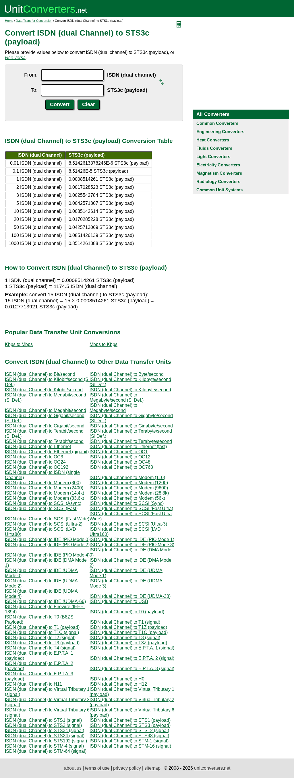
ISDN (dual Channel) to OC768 (121, 467)
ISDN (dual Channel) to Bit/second (40, 374)
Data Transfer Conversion (34, 20)
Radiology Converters (218, 181)
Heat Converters (212, 139)
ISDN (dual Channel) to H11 (33, 684)
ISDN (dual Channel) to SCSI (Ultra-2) (43, 524)
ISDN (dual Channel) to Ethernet (38, 446)
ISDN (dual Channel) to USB (119, 601)
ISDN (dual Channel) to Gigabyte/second (131, 425)
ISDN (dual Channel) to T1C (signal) (42, 632)
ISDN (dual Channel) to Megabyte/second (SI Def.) (117, 397)
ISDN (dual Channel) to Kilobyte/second (130, 389)
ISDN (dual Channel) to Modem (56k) (127, 498)
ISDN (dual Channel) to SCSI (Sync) (127, 503)
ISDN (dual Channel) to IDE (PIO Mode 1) (132, 539)
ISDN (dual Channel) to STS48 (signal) (129, 735)
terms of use (97, 768)
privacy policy (127, 768)
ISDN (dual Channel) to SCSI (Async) (43, 503)
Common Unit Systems (219, 189)
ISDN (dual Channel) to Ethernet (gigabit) (47, 451)
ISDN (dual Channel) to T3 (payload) (42, 642)
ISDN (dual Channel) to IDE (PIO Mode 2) (47, 544)
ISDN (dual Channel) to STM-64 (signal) (45, 751)
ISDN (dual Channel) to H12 (118, 684)
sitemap (152, 768)
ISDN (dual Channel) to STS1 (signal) (43, 720)
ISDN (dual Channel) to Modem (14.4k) (44, 493)
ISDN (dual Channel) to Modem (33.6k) (44, 498)
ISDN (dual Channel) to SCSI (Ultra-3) (128, 524)
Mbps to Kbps (103, 344)
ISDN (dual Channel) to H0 (117, 678)
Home (9, 20)
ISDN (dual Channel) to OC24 (35, 462)
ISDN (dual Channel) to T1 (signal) (125, 622)
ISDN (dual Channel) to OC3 (34, 456)
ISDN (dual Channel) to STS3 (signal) (43, 725)
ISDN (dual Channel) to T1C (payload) (129, 632)
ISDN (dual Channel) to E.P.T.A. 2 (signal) (132, 658)
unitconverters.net (212, 768)
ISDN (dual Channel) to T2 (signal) (40, 637)
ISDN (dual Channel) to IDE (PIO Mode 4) (47, 555)
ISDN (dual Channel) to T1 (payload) (42, 627)
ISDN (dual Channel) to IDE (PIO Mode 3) (132, 544)
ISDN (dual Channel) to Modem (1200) (129, 482)
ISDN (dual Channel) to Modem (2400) (44, 487)
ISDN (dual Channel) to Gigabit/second (44, 425)
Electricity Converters (218, 164)
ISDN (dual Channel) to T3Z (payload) (128, 642)
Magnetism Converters (219, 173)
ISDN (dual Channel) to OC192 (36, 467)
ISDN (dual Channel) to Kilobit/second (44, 389)
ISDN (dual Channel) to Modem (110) (127, 477)
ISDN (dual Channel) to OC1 (119, 451)
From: (31, 75)
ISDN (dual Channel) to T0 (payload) (127, 611)
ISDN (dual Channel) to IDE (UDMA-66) (45, 601)
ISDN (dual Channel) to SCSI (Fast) (41, 508)
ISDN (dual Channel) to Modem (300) (43, 482)
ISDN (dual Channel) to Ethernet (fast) (128, 446)
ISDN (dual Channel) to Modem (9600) (129, 487)
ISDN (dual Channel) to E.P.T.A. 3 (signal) (132, 668)
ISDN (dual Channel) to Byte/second (127, 374)
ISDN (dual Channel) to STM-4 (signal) (44, 746)
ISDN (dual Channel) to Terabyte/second (131, 441)
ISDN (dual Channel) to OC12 (120, 456)
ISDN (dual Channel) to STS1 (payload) (130, 720)
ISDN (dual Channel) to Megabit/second (45, 410)
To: (34, 90)
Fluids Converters (214, 148)
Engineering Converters (220, 131)
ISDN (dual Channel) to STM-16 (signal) (130, 746)
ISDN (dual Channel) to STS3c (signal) (44, 730)
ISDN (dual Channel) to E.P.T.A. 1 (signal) (132, 647)
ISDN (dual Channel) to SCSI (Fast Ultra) (131, 508)
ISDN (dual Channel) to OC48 (120, 462)
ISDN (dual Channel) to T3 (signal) (125, 637)
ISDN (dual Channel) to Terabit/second (44, 441)
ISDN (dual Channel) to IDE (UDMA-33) (130, 596)
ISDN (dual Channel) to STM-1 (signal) (129, 740)
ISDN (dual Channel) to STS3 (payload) (130, 725)
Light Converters (213, 156)
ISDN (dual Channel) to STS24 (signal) (44, 735)
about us (73, 768)
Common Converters (217, 123)
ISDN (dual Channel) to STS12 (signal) (129, 730)
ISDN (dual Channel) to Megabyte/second (113, 408)
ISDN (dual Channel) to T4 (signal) (40, 647)
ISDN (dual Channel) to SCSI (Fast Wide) (47, 518)
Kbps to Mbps (19, 344)
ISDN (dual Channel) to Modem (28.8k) (129, 493)
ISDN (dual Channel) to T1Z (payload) (128, 627)
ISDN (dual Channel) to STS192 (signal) (46, 740)
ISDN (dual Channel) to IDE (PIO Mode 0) (47, 539)
